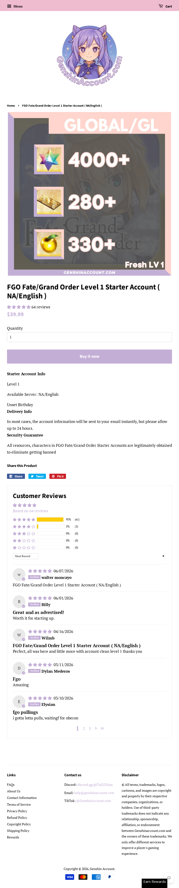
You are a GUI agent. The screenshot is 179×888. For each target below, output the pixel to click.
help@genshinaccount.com (94, 793)
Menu (18, 6)
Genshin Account (102, 868)
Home (11, 106)
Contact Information (22, 797)
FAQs (10, 784)
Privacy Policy (17, 811)
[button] (19, 307)
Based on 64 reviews (30, 510)
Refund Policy (17, 817)
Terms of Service (19, 804)
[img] (40, 571)
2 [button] (84, 728)
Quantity (15, 328)
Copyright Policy (19, 824)
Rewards (13, 837)
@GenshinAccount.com (93, 800)
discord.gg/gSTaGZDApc (95, 784)
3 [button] (90, 728)
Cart (168, 6)
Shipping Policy (18, 830)
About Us (13, 791)
